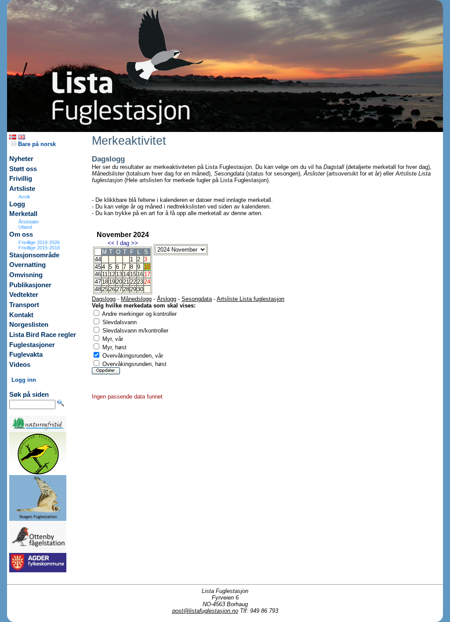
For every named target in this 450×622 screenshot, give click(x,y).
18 (105, 281)
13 (119, 274)
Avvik (24, 196)
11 (105, 274)
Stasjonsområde (34, 255)
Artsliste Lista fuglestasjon (250, 299)
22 (133, 281)
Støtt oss (23, 168)
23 (140, 281)
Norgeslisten (28, 324)
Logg (17, 204)
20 (119, 281)
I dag (122, 243)
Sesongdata (196, 299)
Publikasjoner (30, 285)
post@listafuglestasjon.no (205, 610)
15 (133, 274)
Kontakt (21, 314)
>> (134, 243)
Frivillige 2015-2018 (39, 247)
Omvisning (26, 274)
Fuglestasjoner (32, 344)
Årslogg (166, 299)
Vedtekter (23, 294)
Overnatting (27, 264)
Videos (19, 364)
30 (140, 289)
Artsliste (22, 188)
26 (112, 289)
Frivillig (20, 178)
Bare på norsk (36, 144)
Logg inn (23, 380)
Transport (24, 304)
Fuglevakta (26, 354)
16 (140, 274)
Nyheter (21, 158)
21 (126, 281)
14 (126, 274)
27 (119, 289)
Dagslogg (104, 299)
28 (126, 289)
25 (105, 289)
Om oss (21, 234)
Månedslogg (136, 299)
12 (112, 274)
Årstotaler (28, 221)
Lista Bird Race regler (42, 334)
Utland (25, 227)
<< (111, 243)
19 (112, 281)
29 (133, 289)
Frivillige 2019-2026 (39, 242)
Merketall (23, 213)
